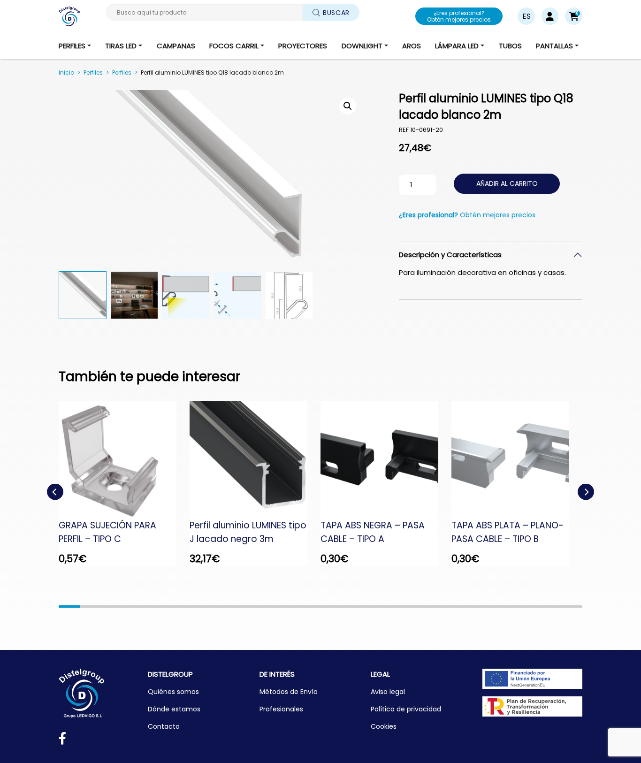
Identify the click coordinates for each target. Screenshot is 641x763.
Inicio (66, 72)
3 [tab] (111, 606)
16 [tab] (383, 606)
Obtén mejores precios (497, 215)
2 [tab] (90, 606)
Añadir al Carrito (507, 183)
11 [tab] (278, 606)
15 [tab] (362, 606)
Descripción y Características (450, 254)
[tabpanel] (124, 483)
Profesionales (281, 709)
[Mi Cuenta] (550, 16)
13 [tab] (320, 606)
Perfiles (93, 72)
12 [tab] (299, 606)
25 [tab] (571, 606)
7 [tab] (195, 606)
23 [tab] (530, 606)
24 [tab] (551, 606)
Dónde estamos (174, 709)
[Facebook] (62, 740)
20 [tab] (467, 606)
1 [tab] (69, 606)
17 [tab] (404, 606)
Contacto (164, 726)
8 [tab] (215, 606)
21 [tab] (488, 606)
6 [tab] (173, 606)
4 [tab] (132, 606)
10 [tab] (257, 606)
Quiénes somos (173, 691)
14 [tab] (341, 606)
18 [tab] (425, 606)
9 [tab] (236, 606)
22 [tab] (508, 606)
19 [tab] (446, 606)
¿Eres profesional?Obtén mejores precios (459, 16)
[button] (573, 16)
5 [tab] (153, 606)
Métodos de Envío (288, 691)
